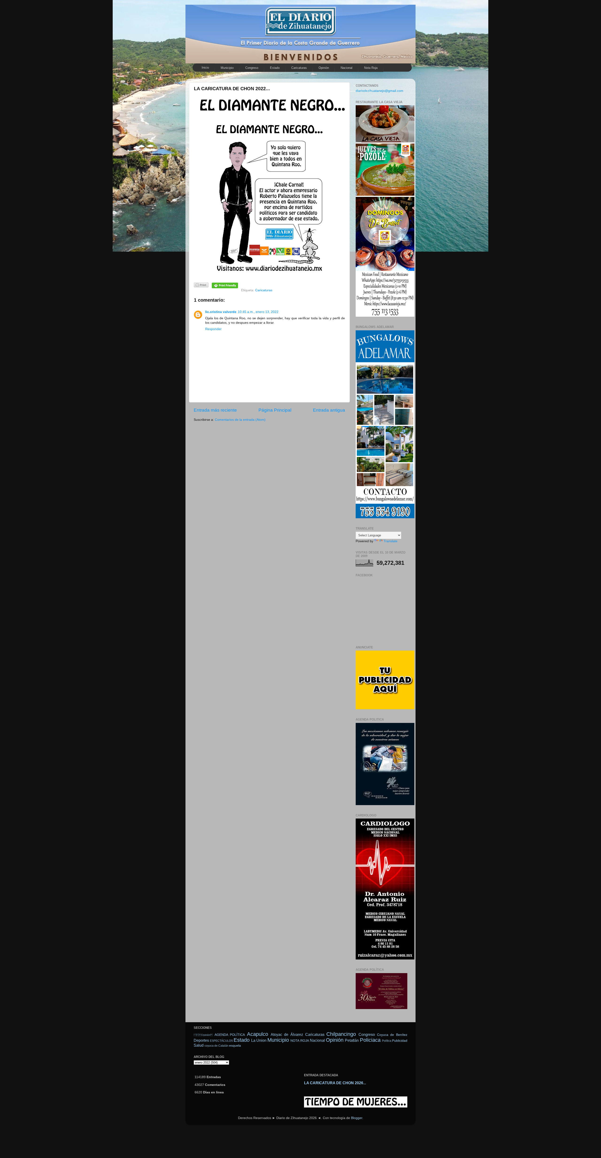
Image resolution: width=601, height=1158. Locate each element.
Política (386, 1040)
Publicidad (399, 1040)
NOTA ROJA (299, 1040)
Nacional (346, 68)
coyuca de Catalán (216, 1045)
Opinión (324, 68)
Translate (390, 541)
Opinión (203, 1034)
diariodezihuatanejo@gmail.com (379, 91)
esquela (235, 1045)
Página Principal (274, 410)
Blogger (356, 1118)
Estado (275, 68)
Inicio (205, 67)
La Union (258, 1040)
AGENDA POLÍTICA (230, 1035)
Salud (199, 1045)
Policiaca (370, 1040)
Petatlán (352, 1040)
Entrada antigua (329, 410)
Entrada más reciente (215, 410)
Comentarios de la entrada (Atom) (240, 419)
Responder (213, 329)
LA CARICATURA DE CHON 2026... (335, 1083)
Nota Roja (371, 68)
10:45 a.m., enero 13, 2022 (258, 312)
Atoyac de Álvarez (287, 1034)
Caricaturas (299, 68)
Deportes (201, 1040)
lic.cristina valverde (220, 312)
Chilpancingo (341, 1034)
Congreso (251, 68)
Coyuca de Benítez (392, 1035)
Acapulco (257, 1034)
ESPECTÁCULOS (221, 1040)
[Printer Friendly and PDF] (201, 286)
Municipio (227, 68)
